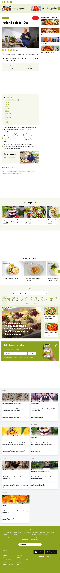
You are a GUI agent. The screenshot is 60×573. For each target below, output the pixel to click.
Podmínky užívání (6, 559)
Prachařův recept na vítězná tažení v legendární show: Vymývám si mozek (43, 409)
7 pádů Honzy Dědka (36, 534)
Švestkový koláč (34, 539)
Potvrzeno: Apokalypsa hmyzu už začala (11, 435)
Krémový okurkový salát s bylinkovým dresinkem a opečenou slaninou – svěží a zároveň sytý (33, 221)
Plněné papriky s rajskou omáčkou (47, 53)
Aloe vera (20, 537)
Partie (48, 532)
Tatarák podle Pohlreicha (10, 537)
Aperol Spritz (44, 43)
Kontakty (18, 557)
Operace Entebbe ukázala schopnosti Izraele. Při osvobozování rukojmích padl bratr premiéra (13, 443)
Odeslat (32, 353)
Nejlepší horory (27, 532)
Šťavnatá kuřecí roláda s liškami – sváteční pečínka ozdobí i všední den (43, 450)
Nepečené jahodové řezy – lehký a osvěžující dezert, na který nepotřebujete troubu (49, 8)
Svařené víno (53, 534)
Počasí (52, 532)
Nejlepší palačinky (26, 539)
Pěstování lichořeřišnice (28, 537)
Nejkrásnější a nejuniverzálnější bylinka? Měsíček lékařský (14, 504)
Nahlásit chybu (6, 568)
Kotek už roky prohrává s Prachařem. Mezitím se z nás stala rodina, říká (43, 402)
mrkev (7, 102)
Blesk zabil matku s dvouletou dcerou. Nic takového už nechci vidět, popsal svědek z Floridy (15, 416)
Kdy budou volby (8, 534)
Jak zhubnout (9, 532)
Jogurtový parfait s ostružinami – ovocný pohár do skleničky (12, 221)
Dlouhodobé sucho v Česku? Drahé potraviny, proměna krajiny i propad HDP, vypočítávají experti (15, 402)
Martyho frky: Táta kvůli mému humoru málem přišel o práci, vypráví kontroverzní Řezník (43, 470)
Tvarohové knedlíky (51, 537)
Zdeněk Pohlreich (15, 18)
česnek (7, 109)
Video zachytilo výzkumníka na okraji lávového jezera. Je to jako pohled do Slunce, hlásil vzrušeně (15, 450)
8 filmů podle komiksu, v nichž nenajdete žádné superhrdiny (13, 477)
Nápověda (19, 562)
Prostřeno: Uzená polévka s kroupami (33, 279)
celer (6, 106)
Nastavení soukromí (21, 568)
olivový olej (8, 113)
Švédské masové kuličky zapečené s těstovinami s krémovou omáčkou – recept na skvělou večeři (18, 329)
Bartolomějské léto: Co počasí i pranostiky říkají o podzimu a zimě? (13, 518)
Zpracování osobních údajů (22, 559)
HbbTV (4, 557)
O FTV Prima (5, 550)
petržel (7, 104)
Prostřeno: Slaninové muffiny (11, 278)
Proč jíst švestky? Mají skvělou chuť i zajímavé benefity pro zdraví (15, 511)
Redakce (18, 564)
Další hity (54, 17)
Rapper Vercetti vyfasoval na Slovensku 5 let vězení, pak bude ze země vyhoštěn (44, 477)
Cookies (5, 562)
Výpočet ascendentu (40, 537)
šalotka (7, 111)
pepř (6, 122)
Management (19, 550)
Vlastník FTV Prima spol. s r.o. (8, 565)
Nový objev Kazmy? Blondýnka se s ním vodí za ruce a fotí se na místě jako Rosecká (43, 484)
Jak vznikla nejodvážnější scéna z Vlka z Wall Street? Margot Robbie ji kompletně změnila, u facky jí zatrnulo (15, 484)
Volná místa (5, 553)
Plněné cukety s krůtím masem (49, 26)
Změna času (42, 532)
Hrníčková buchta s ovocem (48, 34)
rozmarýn (8, 117)
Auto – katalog (27, 534)
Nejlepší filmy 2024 (18, 532)
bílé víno (7, 115)
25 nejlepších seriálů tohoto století (10, 469)
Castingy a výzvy (20, 555)
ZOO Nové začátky (18, 534)
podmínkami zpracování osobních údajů (25, 357)
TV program (35, 532)
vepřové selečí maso (10, 100)
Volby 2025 (45, 534)
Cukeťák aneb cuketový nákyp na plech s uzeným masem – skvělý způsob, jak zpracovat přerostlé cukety (20, 9)
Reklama (5, 555)
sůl (6, 119)
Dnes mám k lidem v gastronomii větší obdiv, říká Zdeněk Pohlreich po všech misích (44, 416)
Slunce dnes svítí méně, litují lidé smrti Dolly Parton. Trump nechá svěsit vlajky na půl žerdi (14, 409)
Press (18, 553)
